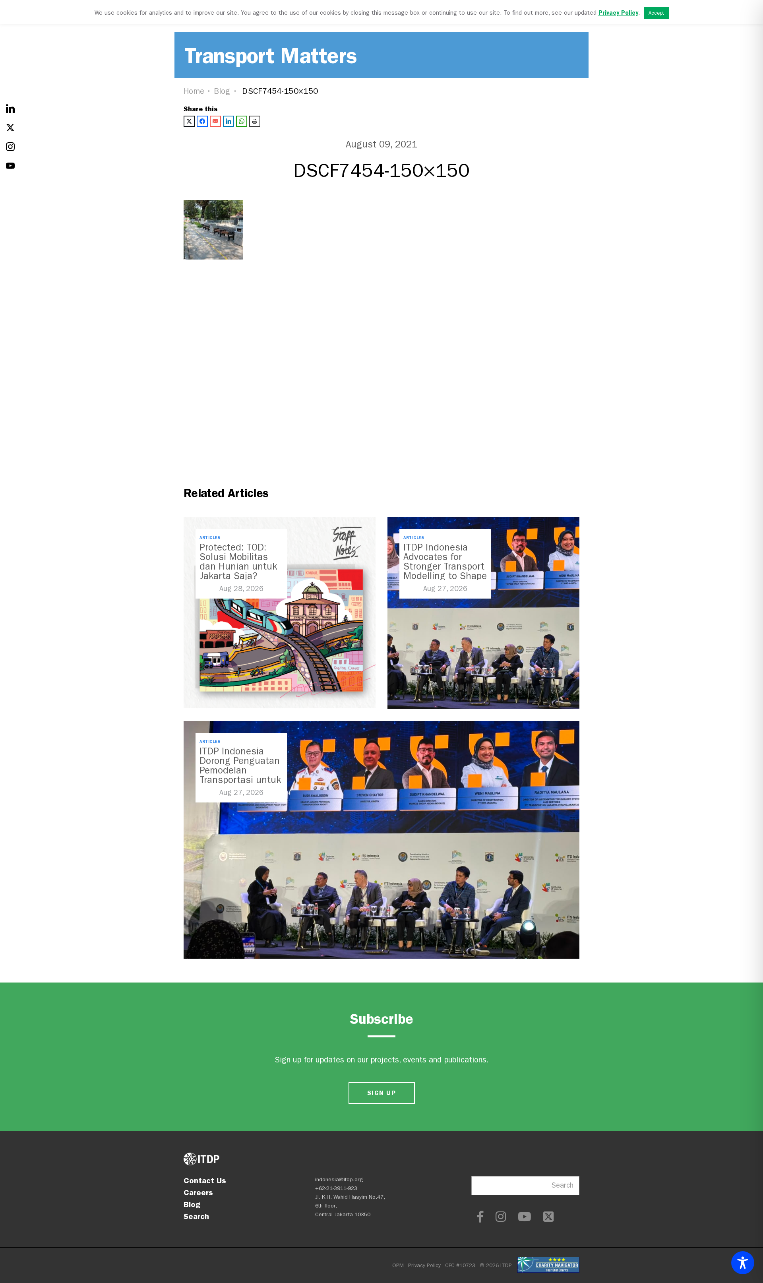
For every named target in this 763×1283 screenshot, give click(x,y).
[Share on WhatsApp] (241, 121)
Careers (198, 1192)
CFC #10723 (460, 1265)
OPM (398, 1265)
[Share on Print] (254, 121)
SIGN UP (381, 1093)
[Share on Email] (215, 121)
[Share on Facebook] (202, 121)
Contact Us (205, 1180)
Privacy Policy (424, 1265)
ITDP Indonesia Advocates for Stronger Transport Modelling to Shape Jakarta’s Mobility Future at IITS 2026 (445, 571)
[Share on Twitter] (189, 121)
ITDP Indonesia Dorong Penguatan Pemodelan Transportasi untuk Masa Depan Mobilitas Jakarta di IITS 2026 (240, 780)
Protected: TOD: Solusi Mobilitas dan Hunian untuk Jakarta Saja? (238, 561)
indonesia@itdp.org (339, 1179)
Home (194, 91)
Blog (222, 91)
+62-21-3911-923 (336, 1188)
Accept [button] (656, 13)
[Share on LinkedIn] (228, 121)
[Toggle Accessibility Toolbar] (742, 1262)
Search (196, 1216)
